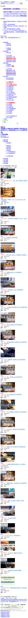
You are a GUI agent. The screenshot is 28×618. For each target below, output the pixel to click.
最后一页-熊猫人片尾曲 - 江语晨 (16, 500)
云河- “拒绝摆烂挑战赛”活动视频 (11, 29)
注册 (5, 36)
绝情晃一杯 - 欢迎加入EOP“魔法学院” (16, 446)
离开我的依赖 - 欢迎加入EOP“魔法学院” (17, 342)
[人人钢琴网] (8, 1)
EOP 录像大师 (9, 88)
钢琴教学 (17, 128)
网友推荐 (5, 161)
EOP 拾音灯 (9, 113)
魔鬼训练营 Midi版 (11, 71)
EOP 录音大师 (9, 89)
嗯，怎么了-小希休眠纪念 (13, 535)
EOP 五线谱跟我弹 (11, 108)
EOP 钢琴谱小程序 (11, 94)
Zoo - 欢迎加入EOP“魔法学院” (14, 394)
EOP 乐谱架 (9, 105)
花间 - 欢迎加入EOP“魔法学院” (14, 324)
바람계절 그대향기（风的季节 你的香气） (16, 255)
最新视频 (5, 158)
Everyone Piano (10, 77)
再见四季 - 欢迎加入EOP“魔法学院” (17, 359)
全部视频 (8, 64)
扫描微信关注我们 (5, 615)
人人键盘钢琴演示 (12, 130)
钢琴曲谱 (8, 43)
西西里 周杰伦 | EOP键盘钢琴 (14, 272)
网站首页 (5, 139)
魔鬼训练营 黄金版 (11, 60)
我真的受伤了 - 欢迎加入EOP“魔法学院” (17, 483)
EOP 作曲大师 (9, 107)
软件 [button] (4, 76)
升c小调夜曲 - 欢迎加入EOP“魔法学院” (17, 412)
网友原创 (23, 128)
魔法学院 (5, 120)
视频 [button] (4, 63)
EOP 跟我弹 (9, 104)
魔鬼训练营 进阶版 (11, 61)
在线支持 (10, 600)
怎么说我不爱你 (12, 518)
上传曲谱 (8, 49)
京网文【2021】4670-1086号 (19, 610)
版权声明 (15, 600)
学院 (20, 37)
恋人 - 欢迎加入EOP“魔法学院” (14, 377)
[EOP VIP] (3, 135)
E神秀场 (10, 66)
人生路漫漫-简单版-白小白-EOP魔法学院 (17, 307)
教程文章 (8, 52)
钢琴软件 (5, 600)
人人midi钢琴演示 (10, 153)
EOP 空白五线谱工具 (11, 116)
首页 (6, 37)
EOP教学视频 (4, 134)
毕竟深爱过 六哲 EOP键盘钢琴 (15, 289)
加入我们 (24, 600)
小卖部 (5, 119)
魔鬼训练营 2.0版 (10, 57)
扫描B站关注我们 (5, 613)
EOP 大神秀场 (9, 110)
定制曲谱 (8, 48)
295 (7, 167)
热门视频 (5, 160)
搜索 (21, 3)
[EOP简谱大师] (5, 137)
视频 (12, 37)
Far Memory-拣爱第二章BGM (15, 553)
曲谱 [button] (4, 42)
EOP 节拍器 (9, 83)
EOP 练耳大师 (9, 95)
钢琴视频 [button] (5, 141)
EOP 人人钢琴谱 (10, 92)
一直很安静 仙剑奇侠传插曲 (14, 570)
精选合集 (8, 45)
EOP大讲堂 (9, 55)
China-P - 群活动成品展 (9, 24)
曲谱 (9, 37)
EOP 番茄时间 (9, 86)
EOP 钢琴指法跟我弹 (11, 97)
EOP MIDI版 (9, 91)
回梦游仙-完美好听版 (12, 237)
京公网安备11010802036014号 (14, 609)
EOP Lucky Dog (10, 100)
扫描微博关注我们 (5, 616)
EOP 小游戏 (9, 117)
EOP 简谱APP (9, 98)
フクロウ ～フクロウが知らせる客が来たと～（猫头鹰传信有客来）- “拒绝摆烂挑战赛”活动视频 (15, 32)
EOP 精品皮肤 (9, 79)
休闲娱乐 (4, 130)
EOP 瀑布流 (9, 111)
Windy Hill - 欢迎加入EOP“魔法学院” (16, 429)
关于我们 (20, 600)
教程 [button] (4, 51)
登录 (2, 36)
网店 (14, 37)
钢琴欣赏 (11, 128)
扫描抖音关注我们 (5, 612)
